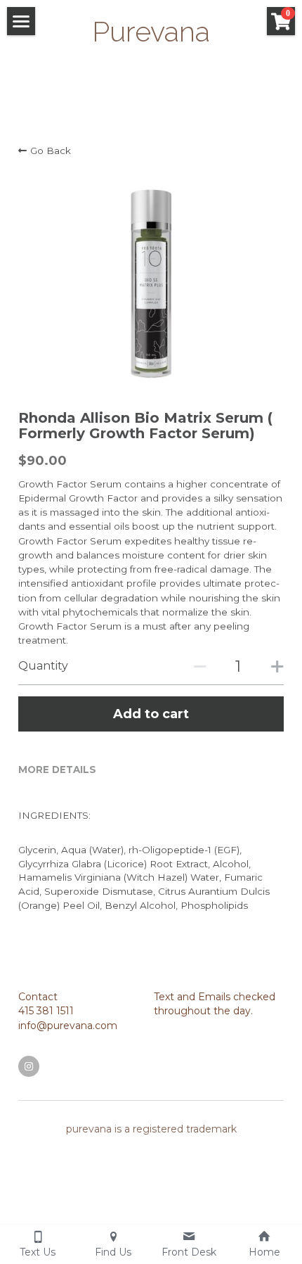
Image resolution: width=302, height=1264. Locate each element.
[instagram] (28, 1066)
